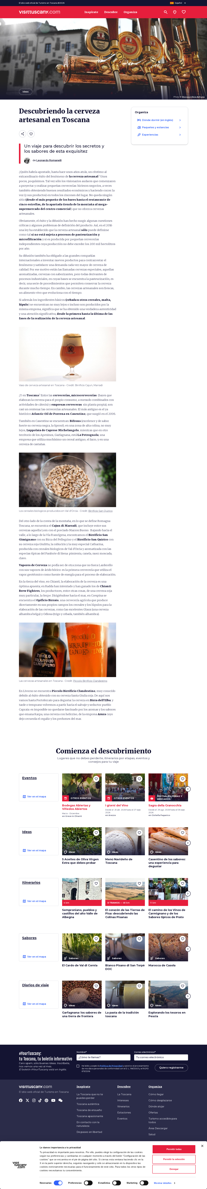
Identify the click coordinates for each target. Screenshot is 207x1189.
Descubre (124, 1086)
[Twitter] (27, 1100)
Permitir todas (174, 1149)
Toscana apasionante (90, 1116)
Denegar (174, 1169)
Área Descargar (158, 1128)
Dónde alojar (156, 1106)
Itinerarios (123, 1106)
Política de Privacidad (111, 1066)
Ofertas (153, 1112)
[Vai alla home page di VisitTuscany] (39, 12)
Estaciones (124, 1112)
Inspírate (83, 1086)
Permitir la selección (174, 1159)
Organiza (155, 1086)
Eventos (122, 1118)
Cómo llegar (156, 1094)
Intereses (123, 1100)
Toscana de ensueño (89, 1110)
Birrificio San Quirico (100, 511)
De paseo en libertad (89, 1132)
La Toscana (124, 1094)
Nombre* (82, 1052)
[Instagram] (33, 1100)
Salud (152, 1134)
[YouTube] (53, 1100)
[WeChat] (60, 1100)
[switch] (88, 1183)
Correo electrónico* (144, 1052)
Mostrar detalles (162, 1183)
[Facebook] (21, 1100)
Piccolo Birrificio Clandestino (90, 680)
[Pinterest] (46, 1100)
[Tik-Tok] (40, 1100)
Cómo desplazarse (160, 1100)
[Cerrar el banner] (202, 1146)
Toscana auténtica (88, 1104)
